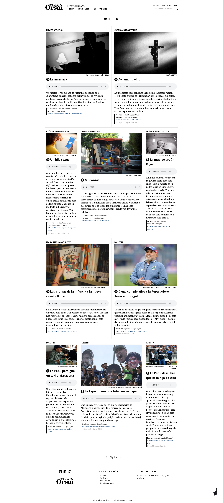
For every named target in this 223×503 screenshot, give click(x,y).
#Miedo (56, 114)
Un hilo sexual (60, 160)
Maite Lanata (62, 225)
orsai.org (140, 478)
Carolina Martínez (100, 215)
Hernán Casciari (65, 328)
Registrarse (172, 5)
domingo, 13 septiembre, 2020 (127, 122)
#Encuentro (137, 331)
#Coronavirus (63, 114)
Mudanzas (92, 180)
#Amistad (124, 331)
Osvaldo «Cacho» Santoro (67, 109)
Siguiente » (115, 457)
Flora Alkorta (66, 223)
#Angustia (64, 228)
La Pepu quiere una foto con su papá (111, 391)
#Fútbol (130, 331)
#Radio (50, 231)
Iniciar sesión (159, 5)
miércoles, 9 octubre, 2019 (92, 429)
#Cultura (169, 226)
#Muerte (150, 226)
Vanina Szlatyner (98, 218)
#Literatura (157, 226)
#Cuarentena (73, 114)
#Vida (163, 226)
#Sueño (80, 114)
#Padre (118, 120)
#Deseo (138, 120)
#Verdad (150, 229)
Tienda (70, 9)
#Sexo (129, 120)
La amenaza (58, 79)
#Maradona (68, 429)
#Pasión (61, 429)
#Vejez (106, 221)
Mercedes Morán (133, 115)
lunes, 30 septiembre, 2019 (157, 446)
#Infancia (74, 331)
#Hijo (133, 120)
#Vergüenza (72, 228)
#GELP (50, 432)
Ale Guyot (157, 224)
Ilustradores (100, 9)
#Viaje (101, 221)
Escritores (83, 9)
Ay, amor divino (129, 79)
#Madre (123, 120)
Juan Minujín (61, 111)
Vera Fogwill (161, 221)
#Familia (50, 114)
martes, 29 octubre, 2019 (125, 334)
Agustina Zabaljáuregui (132, 328)
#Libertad (56, 228)
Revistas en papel (76, 6)
